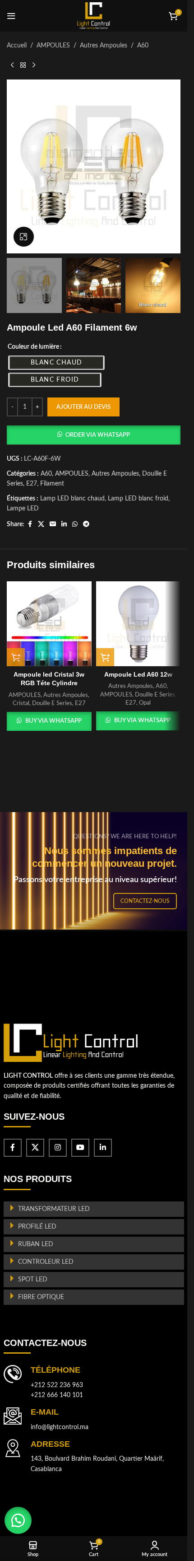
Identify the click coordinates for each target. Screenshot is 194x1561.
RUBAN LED (35, 1244)
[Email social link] (53, 524)
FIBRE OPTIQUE (41, 1297)
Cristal (21, 703)
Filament (52, 484)
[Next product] (33, 65)
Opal (145, 703)
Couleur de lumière (33, 347)
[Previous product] (12, 65)
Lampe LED (23, 508)
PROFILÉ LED (37, 1227)
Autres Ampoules (103, 45)
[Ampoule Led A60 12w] (138, 623)
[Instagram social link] (58, 1148)
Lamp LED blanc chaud (72, 498)
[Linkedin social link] (64, 524)
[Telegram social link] (86, 524)
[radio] (56, 362)
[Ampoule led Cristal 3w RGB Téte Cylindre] (49, 623)
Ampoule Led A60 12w (138, 674)
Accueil (17, 45)
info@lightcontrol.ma (59, 1427)
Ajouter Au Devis (83, 407)
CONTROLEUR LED (46, 1262)
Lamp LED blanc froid (138, 498)
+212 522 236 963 (57, 1385)
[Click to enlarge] (24, 237)
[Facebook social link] (29, 524)
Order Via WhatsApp (97, 435)
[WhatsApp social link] (74, 524)
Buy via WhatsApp (53, 721)
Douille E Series (52, 703)
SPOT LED (32, 1279)
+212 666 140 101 (57, 1395)
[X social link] (41, 524)
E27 (31, 484)
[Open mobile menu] (11, 16)
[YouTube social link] (80, 1148)
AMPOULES (53, 45)
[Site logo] (93, 16)
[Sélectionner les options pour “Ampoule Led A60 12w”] (105, 657)
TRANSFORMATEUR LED (54, 1209)
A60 (142, 45)
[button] (93, 434)
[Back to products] (23, 65)
